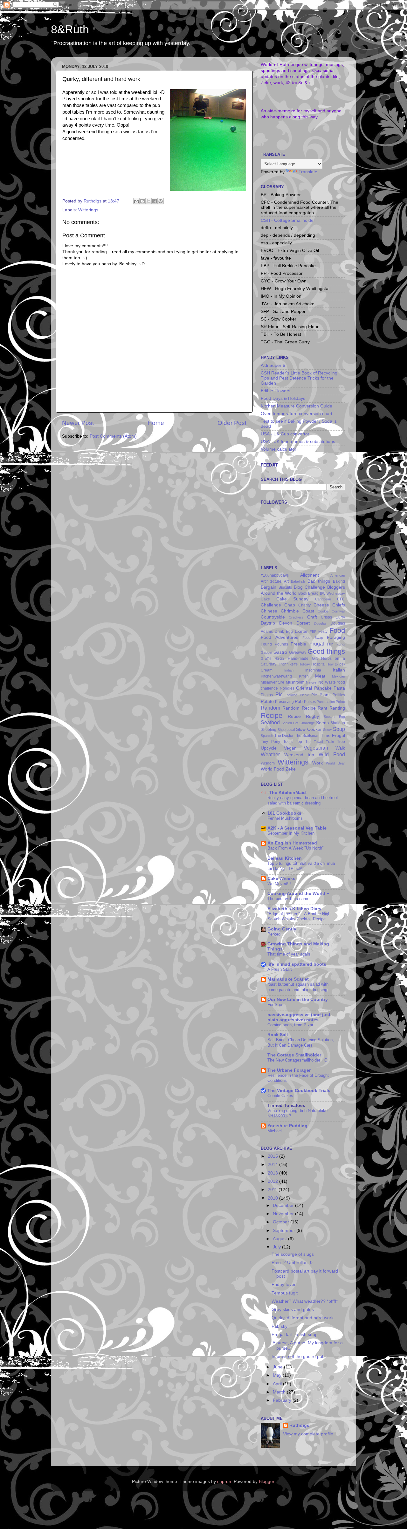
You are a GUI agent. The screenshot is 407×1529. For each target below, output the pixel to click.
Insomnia (313, 670)
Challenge (271, 605)
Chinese (269, 611)
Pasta (339, 688)
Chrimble (290, 611)
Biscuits (285, 587)
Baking (339, 581)
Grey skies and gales (293, 1309)
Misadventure (272, 682)
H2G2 (279, 658)
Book (302, 593)
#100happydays (275, 575)
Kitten (304, 676)
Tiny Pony (270, 741)
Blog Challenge (309, 587)
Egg (289, 631)
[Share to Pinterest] (160, 201)
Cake (265, 599)
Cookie (323, 611)
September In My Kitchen (290, 833)
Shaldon (337, 723)
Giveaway (297, 652)
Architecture (271, 581)
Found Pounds (274, 644)
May (278, 1375)
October (281, 1222)
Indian (288, 670)
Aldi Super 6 (273, 365)
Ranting (337, 708)
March (280, 1392)
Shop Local (286, 729)
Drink (279, 631)
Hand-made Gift (303, 658)
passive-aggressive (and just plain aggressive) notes (298, 1017)
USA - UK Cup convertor (285, 434)
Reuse (294, 716)
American (337, 575)
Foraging (336, 637)
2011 (273, 1189)
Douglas (320, 623)
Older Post (231, 423)
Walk (340, 748)
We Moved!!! (279, 883)
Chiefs (338, 605)
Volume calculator (278, 449)
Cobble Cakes (280, 1095)
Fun (330, 644)
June (278, 1367)
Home (156, 423)
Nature (311, 682)
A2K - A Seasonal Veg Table (297, 828)
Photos (267, 695)
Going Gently (281, 929)
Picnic (304, 695)
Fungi (340, 644)
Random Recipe (299, 708)
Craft (312, 617)
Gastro (280, 652)
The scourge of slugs (293, 1254)
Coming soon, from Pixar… (292, 1025)
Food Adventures (279, 637)
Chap (289, 605)
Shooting (268, 729)
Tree (341, 741)
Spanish (267, 736)
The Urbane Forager (289, 1070)
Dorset (303, 623)
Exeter (301, 631)
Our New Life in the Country (297, 999)
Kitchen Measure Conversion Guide (296, 406)
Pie (314, 695)
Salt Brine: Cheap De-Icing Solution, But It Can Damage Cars (300, 1042)
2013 (273, 1173)
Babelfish (298, 581)
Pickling (291, 695)
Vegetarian (316, 748)
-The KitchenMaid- (287, 792)
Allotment (309, 575)
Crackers (296, 617)
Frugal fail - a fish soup (295, 1334)
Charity (304, 605)
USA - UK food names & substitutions (298, 441)
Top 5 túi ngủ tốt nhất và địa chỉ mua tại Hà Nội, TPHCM (301, 866)
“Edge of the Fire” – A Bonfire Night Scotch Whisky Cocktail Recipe (299, 916)
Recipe (271, 715)
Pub (299, 701)
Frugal (316, 643)
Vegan (290, 748)
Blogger (266, 1481)
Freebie (298, 644)
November (284, 1213)
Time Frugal (333, 735)
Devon (285, 623)
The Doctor (284, 735)
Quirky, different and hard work (303, 1317)
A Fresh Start (279, 969)
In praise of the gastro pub (298, 1356)
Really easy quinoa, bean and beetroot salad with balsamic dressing (302, 800)
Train (330, 742)
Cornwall (338, 611)
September (284, 1230)
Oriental (304, 688)
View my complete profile (308, 1434)
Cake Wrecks (281, 878)
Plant (325, 694)
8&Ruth (70, 29)
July (277, 1247)
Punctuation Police (331, 702)
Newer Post (78, 423)
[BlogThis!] (142, 201)
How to (332, 664)
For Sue (274, 1004)
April (278, 1383)
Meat (320, 676)
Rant (322, 708)
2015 (273, 1156)
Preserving (284, 701)
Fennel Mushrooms (285, 818)
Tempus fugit (285, 1293)
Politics (339, 695)
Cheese (321, 605)
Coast (308, 611)
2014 (273, 1164)
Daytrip (268, 623)
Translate (308, 171)
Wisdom (268, 763)
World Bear (335, 763)
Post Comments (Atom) (113, 436)
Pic (279, 694)
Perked (273, 934)
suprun (224, 1481)
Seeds (322, 722)
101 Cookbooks (284, 813)
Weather (270, 754)
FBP (313, 631)
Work (317, 763)
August (280, 1238)
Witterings (88, 210)
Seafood (270, 722)
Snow (327, 729)
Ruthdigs (299, 1425)
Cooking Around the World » (298, 893)
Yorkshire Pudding (287, 1125)
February (283, 1400)
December (284, 1205)
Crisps (326, 617)
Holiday (304, 664)
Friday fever (284, 1284)
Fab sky (279, 1326)
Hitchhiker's (288, 664)
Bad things (318, 581)
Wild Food (332, 754)
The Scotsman (307, 735)
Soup (339, 729)
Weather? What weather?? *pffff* (305, 1301)
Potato (267, 701)
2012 (273, 1181)
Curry (340, 617)
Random (270, 708)
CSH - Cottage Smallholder (288, 220)
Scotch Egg (334, 716)
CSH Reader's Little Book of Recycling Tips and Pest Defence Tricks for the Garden (299, 378)
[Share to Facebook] (154, 201)
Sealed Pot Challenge (298, 723)
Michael (274, 1131)
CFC (341, 599)
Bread (313, 593)
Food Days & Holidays (283, 398)
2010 (273, 1198)
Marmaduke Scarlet (288, 979)
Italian (339, 670)
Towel (318, 742)
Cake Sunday (292, 599)
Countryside (273, 617)
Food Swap (312, 637)
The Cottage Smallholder (294, 1055)
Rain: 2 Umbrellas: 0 (292, 1262)
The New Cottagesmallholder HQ (297, 1060)
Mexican (338, 676)
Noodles (287, 688)
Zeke (291, 769)
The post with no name (288, 898)
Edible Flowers (275, 390)
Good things (326, 651)
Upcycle (269, 748)
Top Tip (303, 741)
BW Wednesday (332, 593)
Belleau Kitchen (284, 858)
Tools (288, 741)
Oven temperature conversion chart (296, 413)
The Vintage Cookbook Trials (298, 1090)
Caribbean (323, 599)
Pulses (310, 701)
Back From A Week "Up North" (295, 848)
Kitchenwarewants (277, 676)
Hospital (318, 664)
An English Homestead (292, 843)
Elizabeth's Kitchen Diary (294, 908)
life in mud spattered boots (296, 964)
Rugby (312, 716)
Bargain (268, 587)
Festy (323, 631)
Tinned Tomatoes (286, 1105)
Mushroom (295, 682)
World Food (272, 769)
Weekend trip (299, 754)
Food (337, 630)
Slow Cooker (309, 729)
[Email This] (136, 201)
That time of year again (288, 954)
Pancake (323, 688)
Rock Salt (277, 1034)
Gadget (266, 652)
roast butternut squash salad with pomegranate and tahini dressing (297, 987)
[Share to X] (148, 201)
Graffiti (266, 658)
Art (286, 581)
